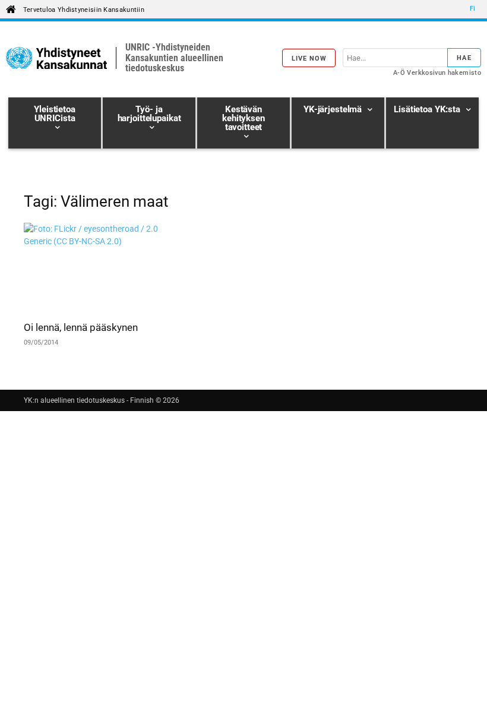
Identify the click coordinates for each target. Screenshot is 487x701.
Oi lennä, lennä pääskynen (81, 327)
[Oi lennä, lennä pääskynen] (91, 268)
